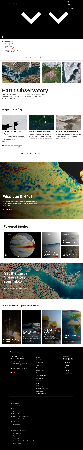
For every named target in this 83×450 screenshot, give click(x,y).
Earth (16, 57)
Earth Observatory (23, 57)
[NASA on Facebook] (63, 359)
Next (20, 146)
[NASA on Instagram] (66, 359)
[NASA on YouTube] (72, 359)
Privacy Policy (26, 288)
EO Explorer (40, 57)
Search (66, 57)
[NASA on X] (69, 359)
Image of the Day (32, 57)
